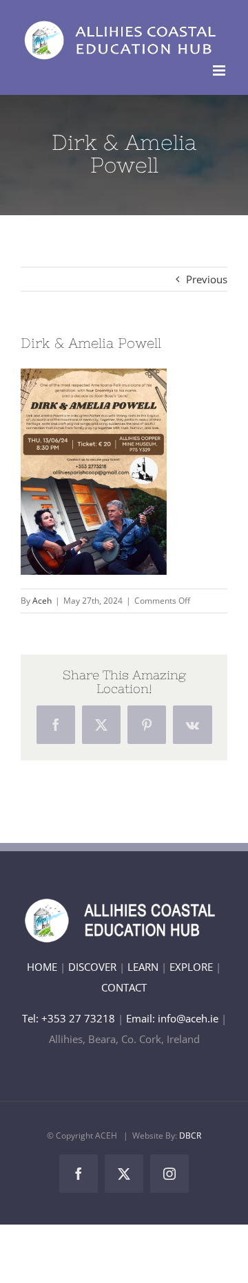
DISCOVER (92, 967)
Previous (206, 279)
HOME (42, 967)
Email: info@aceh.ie (172, 1018)
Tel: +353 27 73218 (70, 1018)
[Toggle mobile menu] (220, 70)
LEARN (142, 967)
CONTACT (124, 987)
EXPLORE (191, 967)
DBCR (190, 1135)
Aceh (42, 600)
